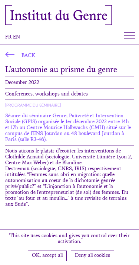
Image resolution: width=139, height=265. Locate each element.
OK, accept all (47, 255)
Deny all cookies (92, 255)
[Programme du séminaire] (33, 105)
